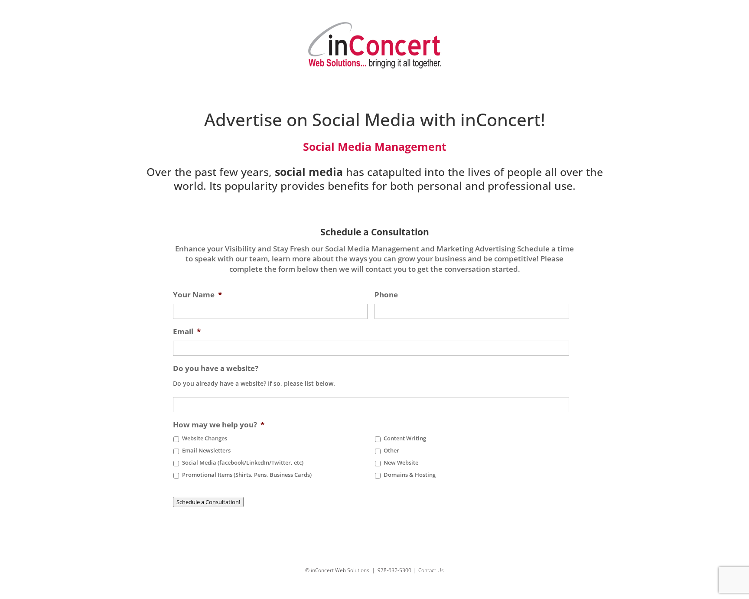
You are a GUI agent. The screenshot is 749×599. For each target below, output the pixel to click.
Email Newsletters (206, 450)
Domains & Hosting (410, 475)
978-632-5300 (394, 570)
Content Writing (405, 438)
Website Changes (204, 438)
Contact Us (431, 570)
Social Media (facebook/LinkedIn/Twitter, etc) (242, 462)
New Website (401, 462)
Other (391, 450)
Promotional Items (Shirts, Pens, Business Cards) (247, 475)
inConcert (500, 119)
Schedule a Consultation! (208, 502)
